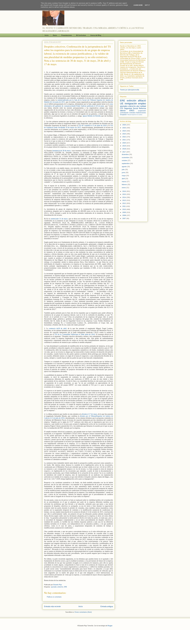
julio (123, 169)
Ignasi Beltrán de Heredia (92, 116)
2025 (124, 128)
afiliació (142, 100)
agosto (124, 166)
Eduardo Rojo (57, 584)
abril (123, 178)
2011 (124, 206)
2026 (124, 125)
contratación (124, 113)
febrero (124, 184)
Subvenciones (141, 113)
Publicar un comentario (54, 597)
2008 (124, 215)
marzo (124, 181)
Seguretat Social (131, 108)
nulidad (143, 106)
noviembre (126, 157)
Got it (147, 5)
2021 (124, 140)
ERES (131, 111)
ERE (65, 587)
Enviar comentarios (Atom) (83, 612)
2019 (124, 146)
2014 (124, 197)
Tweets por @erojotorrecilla (129, 90)
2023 (124, 134)
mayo (124, 175)
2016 (124, 191)
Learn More (138, 5)
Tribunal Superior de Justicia (134, 114)
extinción (131, 100)
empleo (142, 103)
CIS (121, 108)
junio (124, 172)
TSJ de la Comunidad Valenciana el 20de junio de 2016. (74, 334)
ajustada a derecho (57, 587)
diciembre (125, 154)
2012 (124, 203)
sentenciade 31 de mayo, (59, 219)
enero (124, 187)
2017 (124, 152)
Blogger (110, 625)
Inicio (46, 35)
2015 (124, 194)
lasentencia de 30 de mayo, (61, 151)
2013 (124, 200)
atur (138, 106)
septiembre (126, 163)
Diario (55, 35)
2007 (124, 218)
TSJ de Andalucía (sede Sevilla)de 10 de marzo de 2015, (78, 126)
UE (121, 103)
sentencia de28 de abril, (58, 328)
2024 (124, 131)
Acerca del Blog (95, 35)
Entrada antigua (106, 606)
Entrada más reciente (52, 606)
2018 (124, 149)
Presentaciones (66, 35)
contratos (132, 113)
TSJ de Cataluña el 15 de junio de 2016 (92, 125)
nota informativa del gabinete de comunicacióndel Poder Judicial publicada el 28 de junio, (78, 105)
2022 (124, 137)
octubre (125, 160)
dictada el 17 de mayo (89, 414)
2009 (124, 212)
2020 (124, 143)
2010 (124, 209)
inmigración (131, 103)
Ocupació (123, 114)
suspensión (142, 111)
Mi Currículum (81, 35)
